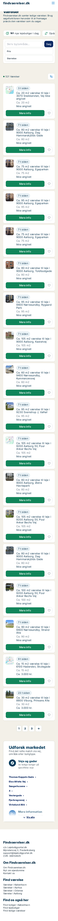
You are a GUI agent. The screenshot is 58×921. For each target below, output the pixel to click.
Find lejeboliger (11, 907)
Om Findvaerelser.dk (14, 867)
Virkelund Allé (17, 804)
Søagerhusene (17, 786)
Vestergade (15, 795)
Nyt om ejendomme (13, 870)
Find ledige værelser (14, 910)
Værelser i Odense (13, 890)
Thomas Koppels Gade (21, 777)
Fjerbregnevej (17, 800)
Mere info (25, 113)
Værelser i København (15, 884)
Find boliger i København (16, 904)
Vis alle (30, 817)
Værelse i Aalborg (12, 893)
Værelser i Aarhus (12, 887)
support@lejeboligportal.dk (18, 853)
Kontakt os (9, 873)
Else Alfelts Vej (17, 781)
